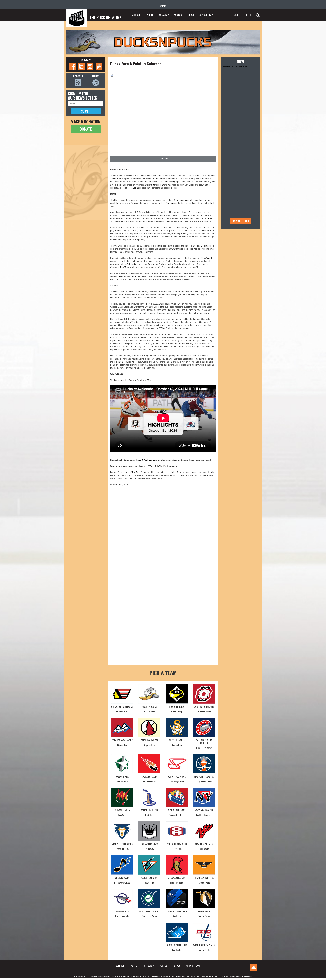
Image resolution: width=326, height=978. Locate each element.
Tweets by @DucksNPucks (234, 66)
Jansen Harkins (160, 185)
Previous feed (240, 221)
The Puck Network (140, 472)
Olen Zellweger (120, 237)
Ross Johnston (135, 188)
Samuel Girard (189, 215)
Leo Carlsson (167, 203)
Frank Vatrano (160, 179)
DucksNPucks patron (146, 460)
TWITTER (149, 14)
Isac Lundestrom (166, 182)
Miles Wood (206, 258)
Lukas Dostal (192, 176)
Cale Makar (131, 264)
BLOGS (191, 14)
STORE (236, 14)
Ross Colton (201, 246)
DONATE (86, 129)
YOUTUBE (178, 14)
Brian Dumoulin (181, 200)
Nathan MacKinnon (128, 276)
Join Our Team (201, 475)
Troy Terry (124, 267)
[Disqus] (163, 531)
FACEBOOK (135, 14)
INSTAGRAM (164, 14)
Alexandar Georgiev (119, 179)
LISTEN (247, 14)
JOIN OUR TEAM (206, 14)
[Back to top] (254, 967)
